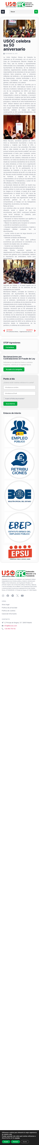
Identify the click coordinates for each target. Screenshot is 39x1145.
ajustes (17, 1138)
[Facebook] (8, 595)
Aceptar (6, 1141)
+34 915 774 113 (9, 629)
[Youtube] (22, 595)
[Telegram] (12, 595)
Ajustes (25, 1141)
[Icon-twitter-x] (17, 595)
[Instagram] (3, 595)
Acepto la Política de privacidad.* (15, 398)
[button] (3, 12)
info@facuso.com (10, 626)
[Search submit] (36, 12)
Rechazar (15, 1141)
